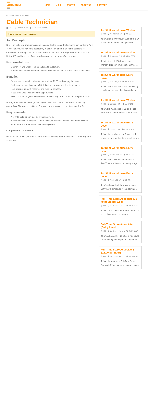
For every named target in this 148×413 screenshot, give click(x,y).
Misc (58, 5)
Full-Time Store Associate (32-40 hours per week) (119, 200)
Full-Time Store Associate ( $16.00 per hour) (117, 251)
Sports (71, 5)
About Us (86, 5)
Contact (102, 5)
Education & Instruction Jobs (17, 15)
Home (47, 5)
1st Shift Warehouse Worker (118, 30)
